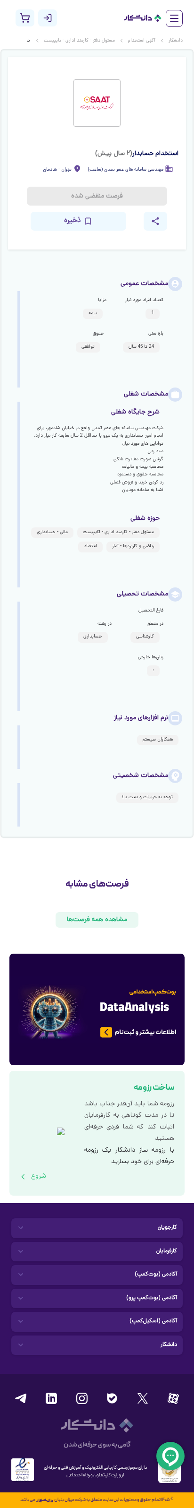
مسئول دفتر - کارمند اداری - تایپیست (79, 40)
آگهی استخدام (141, 40)
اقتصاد (90, 546)
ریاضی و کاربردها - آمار (133, 546)
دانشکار (176, 40)
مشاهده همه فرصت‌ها (97, 920)
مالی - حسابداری (52, 532)
